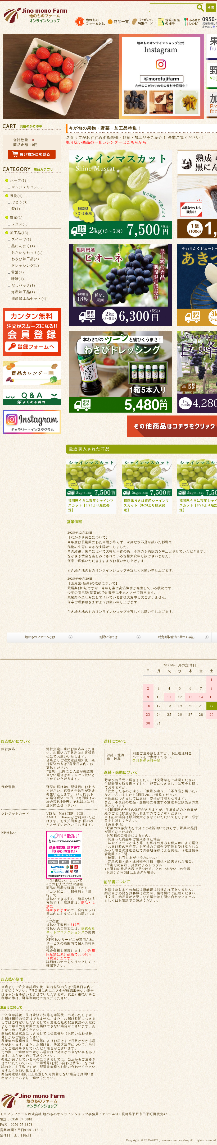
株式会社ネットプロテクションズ (70, 930)
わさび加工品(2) (25, 259)
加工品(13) (19, 233)
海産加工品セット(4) (28, 299)
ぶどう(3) (19, 202)
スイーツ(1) (21, 239)
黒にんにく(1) (23, 246)
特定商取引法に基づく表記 (176, 637)
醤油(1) (17, 272)
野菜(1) (16, 217)
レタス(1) (19, 224)
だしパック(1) (23, 285)
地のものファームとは (40, 637)
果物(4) (16, 196)
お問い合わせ (108, 637)
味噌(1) (17, 279)
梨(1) (15, 209)
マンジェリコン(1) (27, 187)
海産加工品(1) (23, 292)
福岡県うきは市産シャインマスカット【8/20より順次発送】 (91, 505)
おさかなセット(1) (27, 253)
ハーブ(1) (18, 180)
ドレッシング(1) (25, 265)
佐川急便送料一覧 (147, 761)
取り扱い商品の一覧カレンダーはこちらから (106, 142)
